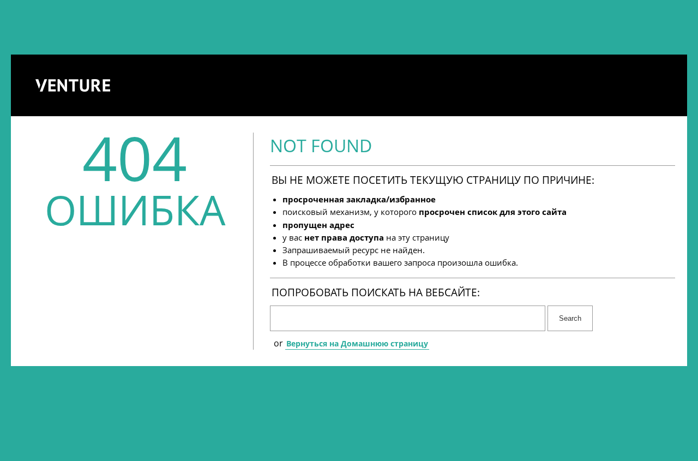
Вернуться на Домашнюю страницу (357, 343)
